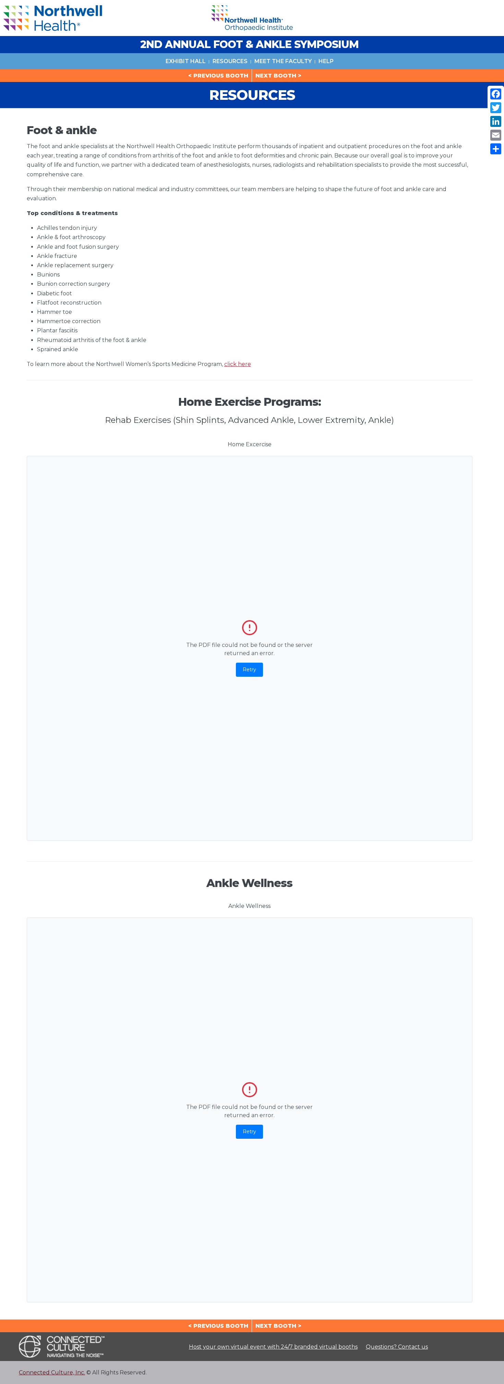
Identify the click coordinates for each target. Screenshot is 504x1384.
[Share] (496, 149)
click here (237, 364)
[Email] (496, 135)
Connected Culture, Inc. (52, 1372)
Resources (230, 61)
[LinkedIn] (496, 121)
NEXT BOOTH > (278, 75)
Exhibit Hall (186, 61)
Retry (249, 669)
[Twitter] (496, 108)
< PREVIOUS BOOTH (218, 75)
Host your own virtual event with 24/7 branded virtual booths (273, 1347)
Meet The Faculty (283, 61)
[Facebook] (496, 94)
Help (326, 61)
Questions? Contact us (397, 1347)
